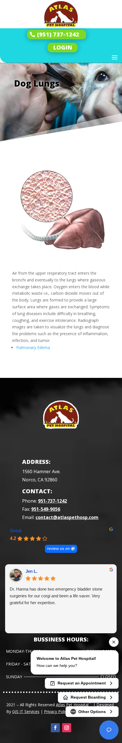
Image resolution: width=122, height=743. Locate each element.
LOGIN (62, 47)
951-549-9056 (45, 509)
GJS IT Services (25, 711)
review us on (58, 548)
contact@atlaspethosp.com (66, 517)
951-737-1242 (52, 501)
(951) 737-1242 (58, 34)
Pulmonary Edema (33, 347)
